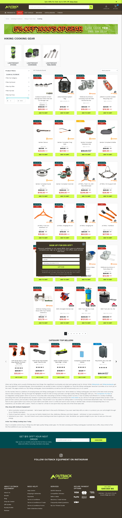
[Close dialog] (83, 244)
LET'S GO (61, 267)
